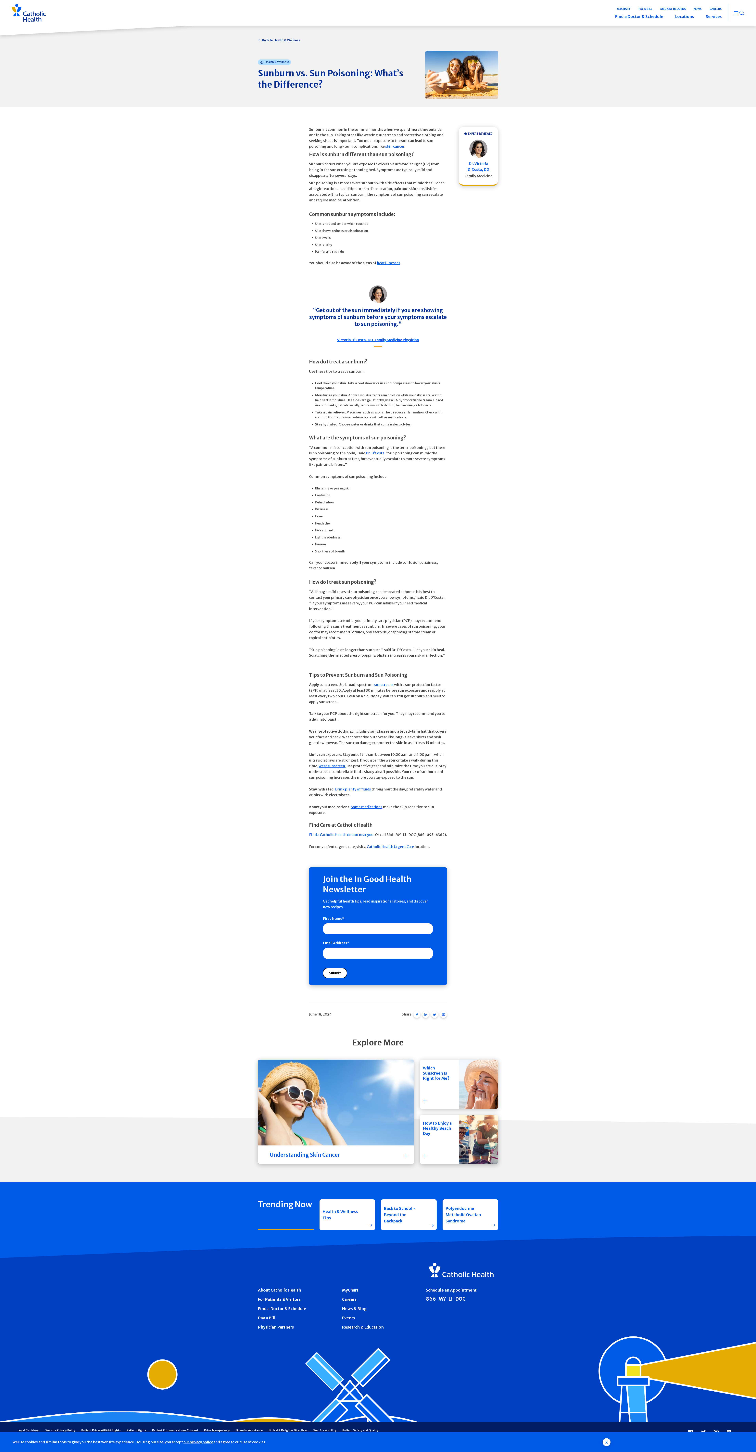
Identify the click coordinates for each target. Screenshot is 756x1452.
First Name (332, 918)
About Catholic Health (279, 1290)
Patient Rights (136, 1430)
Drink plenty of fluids (353, 789)
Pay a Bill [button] (645, 9)
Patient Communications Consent (175, 1430)
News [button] (698, 9)
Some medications (366, 807)
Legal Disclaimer (29, 1430)
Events (348, 1317)
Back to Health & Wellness (281, 40)
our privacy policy (198, 1442)
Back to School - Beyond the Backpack (400, 1214)
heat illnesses (388, 263)
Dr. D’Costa (375, 453)
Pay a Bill (266, 1317)
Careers (349, 1299)
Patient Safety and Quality (360, 1430)
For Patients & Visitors (279, 1299)
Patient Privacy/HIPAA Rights (101, 1430)
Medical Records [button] (673, 9)
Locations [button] (684, 16)
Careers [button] (716, 9)
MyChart (350, 1290)
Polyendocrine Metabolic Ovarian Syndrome (463, 1214)
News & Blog (354, 1308)
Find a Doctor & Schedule (282, 1308)
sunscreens (384, 684)
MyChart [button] (624, 9)
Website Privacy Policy (60, 1430)
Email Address (335, 943)
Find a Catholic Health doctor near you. (341, 834)
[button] (459, 1084)
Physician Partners (276, 1327)
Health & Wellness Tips (340, 1214)
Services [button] (714, 16)
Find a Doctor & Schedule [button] (639, 16)
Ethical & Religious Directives (288, 1430)
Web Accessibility (324, 1430)
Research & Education (363, 1327)
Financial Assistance (249, 1430)
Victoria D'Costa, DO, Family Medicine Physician (378, 340)
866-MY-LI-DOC (445, 1299)
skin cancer (394, 146)
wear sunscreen (332, 766)
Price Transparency (217, 1430)
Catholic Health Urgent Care (390, 846)
